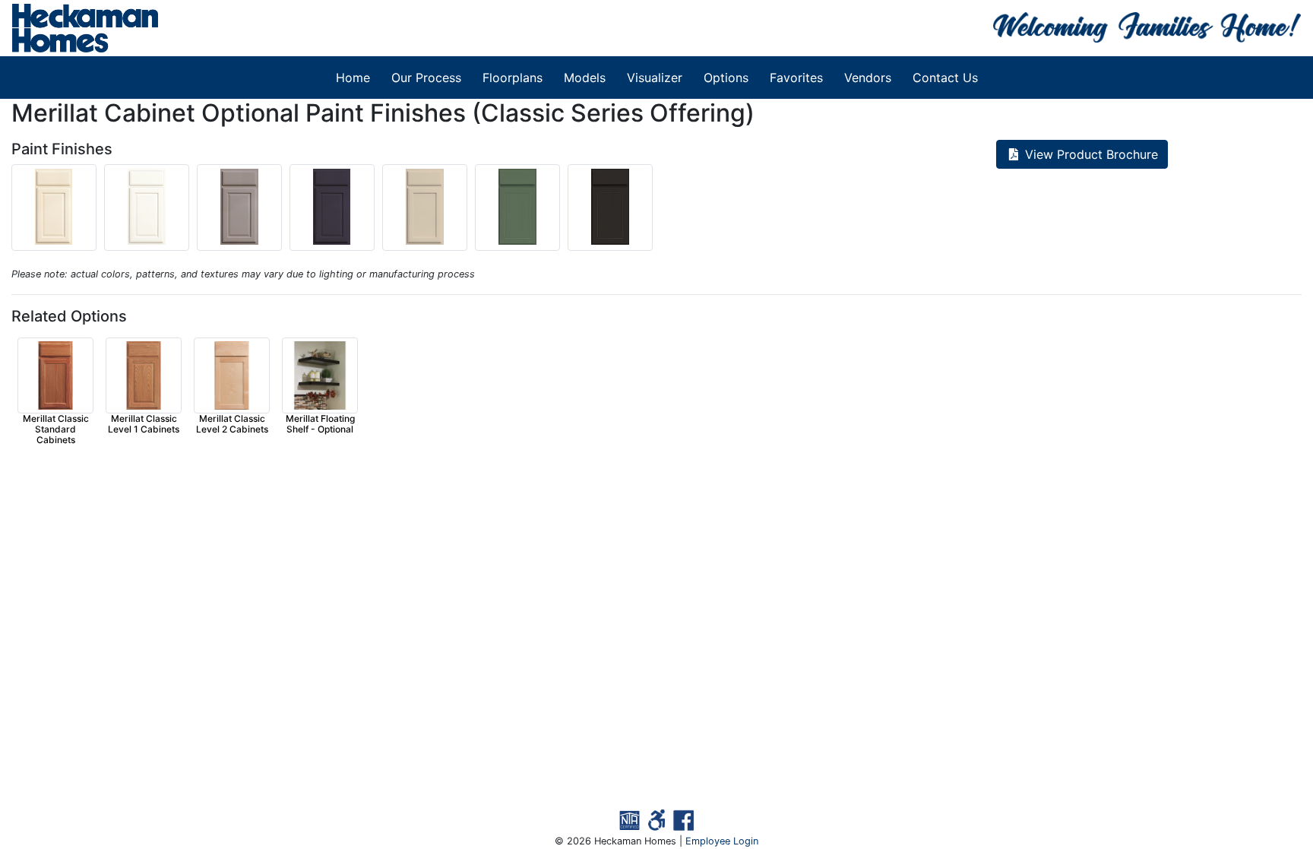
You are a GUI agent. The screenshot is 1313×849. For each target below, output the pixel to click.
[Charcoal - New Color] (612, 240)
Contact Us (945, 77)
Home (353, 77)
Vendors (867, 77)
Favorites (796, 77)
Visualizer (654, 77)
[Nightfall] (335, 240)
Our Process (426, 77)
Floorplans (512, 77)
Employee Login (721, 841)
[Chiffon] (57, 240)
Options (726, 77)
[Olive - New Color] (521, 240)
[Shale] (243, 240)
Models (585, 77)
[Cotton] (150, 240)
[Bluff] (428, 240)
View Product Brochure (1089, 154)
